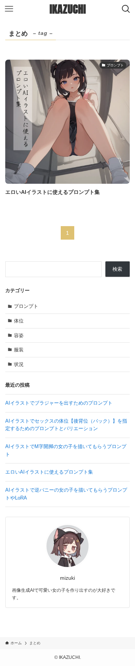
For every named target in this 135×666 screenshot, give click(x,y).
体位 (19, 321)
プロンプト (26, 306)
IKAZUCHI (68, 9)
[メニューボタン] (9, 9)
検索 (117, 269)
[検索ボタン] (126, 9)
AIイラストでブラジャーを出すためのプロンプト (58, 403)
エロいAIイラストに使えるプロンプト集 (49, 472)
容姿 (19, 335)
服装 (19, 349)
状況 (19, 364)
